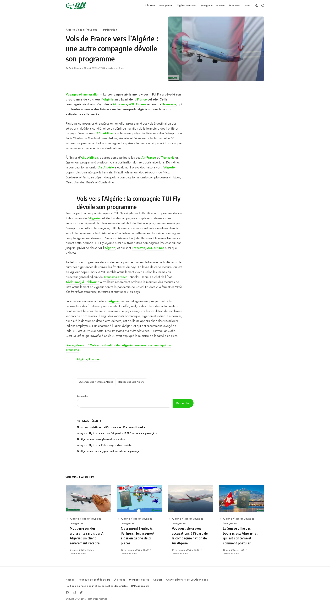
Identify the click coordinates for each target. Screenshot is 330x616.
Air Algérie (105, 167)
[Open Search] (262, 5)
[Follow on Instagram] (74, 592)
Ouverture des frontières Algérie (96, 382)
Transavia (169, 104)
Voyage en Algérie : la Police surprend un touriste (104, 445)
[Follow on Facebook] (67, 592)
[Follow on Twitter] (81, 592)
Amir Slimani (75, 68)
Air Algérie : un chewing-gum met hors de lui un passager (109, 451)
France (142, 99)
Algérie (108, 99)
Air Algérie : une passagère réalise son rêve (101, 439)
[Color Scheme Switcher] (256, 5)
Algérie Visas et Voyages (81, 30)
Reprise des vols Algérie (131, 382)
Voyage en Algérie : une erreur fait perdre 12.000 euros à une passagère (117, 433)
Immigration (109, 30)
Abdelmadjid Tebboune (82, 282)
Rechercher (83, 396)
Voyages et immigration (82, 94)
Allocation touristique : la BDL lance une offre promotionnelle (111, 427)
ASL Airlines (137, 104)
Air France (120, 104)
